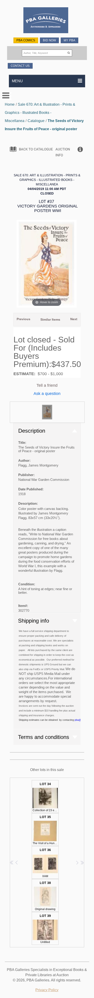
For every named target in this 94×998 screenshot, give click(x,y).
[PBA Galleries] (47, 20)
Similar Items (50, 319)
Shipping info (33, 621)
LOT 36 (45, 863)
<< (12, 862)
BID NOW (49, 40)
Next (73, 319)
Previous (23, 319)
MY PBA (69, 40)
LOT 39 (45, 929)
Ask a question (47, 393)
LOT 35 (46, 830)
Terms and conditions (43, 737)
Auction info (62, 152)
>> (82, 862)
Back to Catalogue (36, 149)
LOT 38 (45, 896)
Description (31, 431)
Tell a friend (47, 385)
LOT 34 (46, 797)
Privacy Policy (46, 990)
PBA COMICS (25, 40)
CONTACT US (20, 65)
